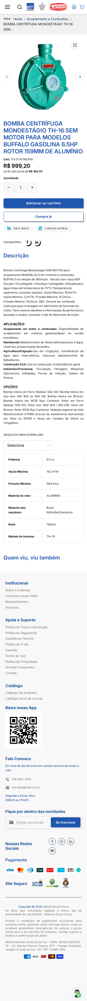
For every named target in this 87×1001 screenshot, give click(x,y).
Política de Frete (17, 644)
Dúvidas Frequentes (19, 667)
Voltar (7, 18)
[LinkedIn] (36, 242)
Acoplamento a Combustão (47, 19)
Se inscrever (66, 822)
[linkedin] (70, 841)
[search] (19, 7)
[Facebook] (27, 242)
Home (17, 19)
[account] (74, 7)
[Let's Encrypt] (38, 888)
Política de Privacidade (21, 661)
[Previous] (7, 76)
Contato (11, 673)
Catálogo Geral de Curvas (23, 698)
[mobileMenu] (7, 7)
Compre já (43, 216)
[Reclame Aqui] (52, 886)
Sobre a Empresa (17, 590)
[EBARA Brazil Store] (30, 7)
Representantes (16, 601)
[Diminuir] (8, 187)
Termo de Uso (15, 656)
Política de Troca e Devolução (26, 627)
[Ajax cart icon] (82, 7)
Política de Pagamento (21, 633)
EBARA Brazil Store (56, 906)
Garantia (11, 650)
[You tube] (52, 850)
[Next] (80, 76)
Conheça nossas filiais (21, 596)
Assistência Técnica (19, 638)
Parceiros (12, 607)
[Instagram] (61, 841)
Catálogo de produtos (21, 693)
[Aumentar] (32, 187)
